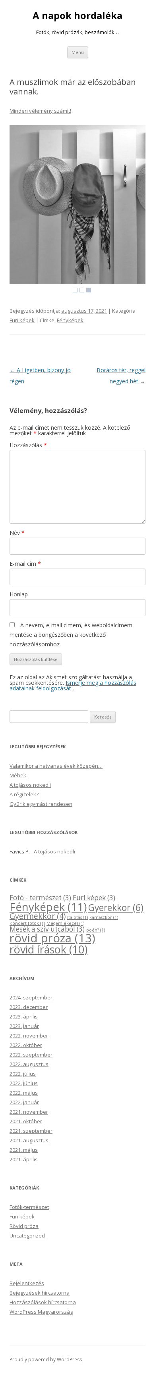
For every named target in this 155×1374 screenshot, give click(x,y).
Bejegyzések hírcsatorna (40, 1292)
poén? (95, 930)
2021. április (24, 1159)
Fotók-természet (29, 1207)
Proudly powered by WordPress (46, 1359)
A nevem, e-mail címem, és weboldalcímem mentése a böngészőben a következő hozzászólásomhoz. (71, 634)
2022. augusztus (29, 1064)
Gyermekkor (38, 916)
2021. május (24, 1149)
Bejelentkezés (27, 1283)
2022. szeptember (31, 1054)
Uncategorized (27, 1235)
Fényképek (70, 320)
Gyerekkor (115, 907)
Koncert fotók (27, 923)
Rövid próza (24, 1226)
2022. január (24, 1102)
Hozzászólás (28, 445)
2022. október (26, 1045)
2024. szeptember (31, 997)
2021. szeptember (31, 1130)
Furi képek (22, 320)
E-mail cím (25, 563)
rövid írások (48, 949)
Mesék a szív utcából (47, 929)
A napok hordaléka (77, 16)
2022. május (24, 1092)
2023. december (29, 1007)
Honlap (19, 594)
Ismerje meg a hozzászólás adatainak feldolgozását (73, 685)
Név (17, 532)
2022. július (23, 1073)
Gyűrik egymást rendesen (41, 803)
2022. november (29, 1035)
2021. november (29, 1111)
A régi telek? (24, 794)
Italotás (77, 917)
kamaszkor (103, 917)
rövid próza (52, 938)
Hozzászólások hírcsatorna (43, 1302)
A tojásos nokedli (30, 784)
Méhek (18, 775)
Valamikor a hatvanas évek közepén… (56, 765)
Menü (78, 52)
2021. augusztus (29, 1140)
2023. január (24, 1026)
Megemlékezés (65, 923)
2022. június (24, 1083)
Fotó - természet (40, 897)
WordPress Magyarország (41, 1311)
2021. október (26, 1121)
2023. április (24, 1016)
